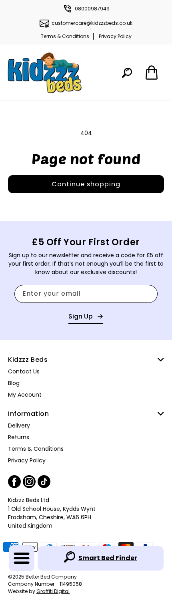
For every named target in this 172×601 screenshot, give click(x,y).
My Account (25, 395)
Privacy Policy (115, 36)
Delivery (19, 426)
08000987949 (92, 8)
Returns (18, 437)
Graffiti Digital (53, 591)
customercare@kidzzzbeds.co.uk (92, 23)
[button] (21, 558)
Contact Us (24, 371)
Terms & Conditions (65, 36)
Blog (14, 383)
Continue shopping (86, 184)
